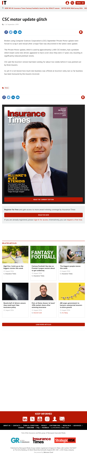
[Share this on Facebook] (6, 32)
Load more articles (43, 324)
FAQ (37, 428)
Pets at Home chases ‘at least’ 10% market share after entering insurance (43, 305)
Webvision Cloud (48, 452)
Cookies (21, 428)
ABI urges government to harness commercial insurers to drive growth (71, 305)
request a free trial (74, 219)
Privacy (44, 425)
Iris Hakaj (65, 313)
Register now (43, 215)
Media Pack (67, 425)
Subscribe (30, 428)
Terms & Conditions (31, 425)
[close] (82, 28)
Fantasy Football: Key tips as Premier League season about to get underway (43, 268)
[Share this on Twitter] (11, 32)
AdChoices (77, 425)
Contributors (54, 425)
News (6, 88)
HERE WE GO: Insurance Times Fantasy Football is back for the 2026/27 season (32, 8)
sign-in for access (41, 219)
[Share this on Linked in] (15, 32)
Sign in (56, 28)
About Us (6, 425)
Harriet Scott (38, 313)
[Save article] (81, 32)
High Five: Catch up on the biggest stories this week (13, 267)
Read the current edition (43, 199)
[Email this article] (20, 32)
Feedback (45, 428)
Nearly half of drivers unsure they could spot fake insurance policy (15, 305)
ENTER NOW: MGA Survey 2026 (72, 8)
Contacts (16, 425)
